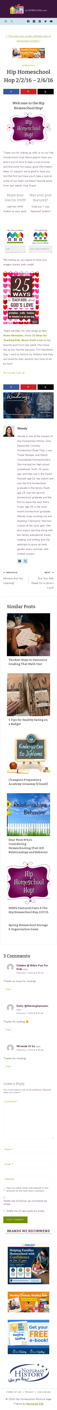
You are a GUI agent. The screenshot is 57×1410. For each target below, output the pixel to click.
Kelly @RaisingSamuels (32, 1006)
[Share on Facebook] (11, 91)
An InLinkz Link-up (14, 372)
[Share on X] (45, 91)
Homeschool (28, 65)
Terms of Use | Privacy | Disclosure (28, 1392)
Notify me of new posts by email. (25, 1211)
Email (9, 1164)
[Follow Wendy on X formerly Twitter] (25, 561)
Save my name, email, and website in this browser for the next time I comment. (27, 1189)
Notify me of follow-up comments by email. (25, 1202)
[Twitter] (45, 21)
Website (9, 1179)
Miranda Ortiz (25, 1046)
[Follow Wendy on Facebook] (19, 561)
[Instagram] (34, 21)
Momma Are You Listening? (13, 578)
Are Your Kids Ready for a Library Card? (42, 580)
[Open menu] (5, 21)
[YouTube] (51, 21)
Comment (11, 1101)
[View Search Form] (12, 21)
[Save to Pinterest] (28, 91)
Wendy (22, 428)
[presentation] (28, 634)
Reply (8, 989)
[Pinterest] (39, 21)
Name (9, 1149)
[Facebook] (28, 21)
